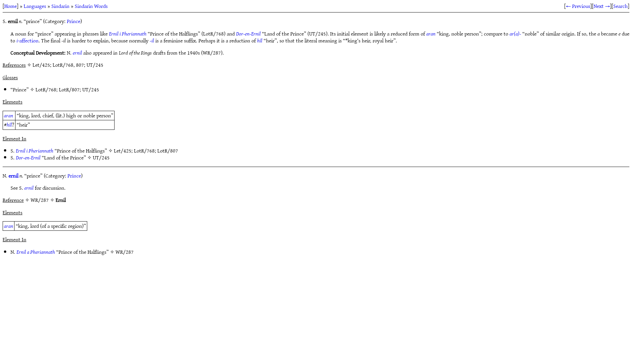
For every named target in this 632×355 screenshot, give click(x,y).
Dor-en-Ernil (248, 33)
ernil (77, 52)
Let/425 (122, 150)
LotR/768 (46, 89)
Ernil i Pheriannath (127, 33)
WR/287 (125, 251)
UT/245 (90, 89)
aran (430, 33)
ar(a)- (515, 33)
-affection (27, 40)
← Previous (578, 6)
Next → (601, 6)
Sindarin (60, 6)
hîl (259, 40)
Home (10, 6)
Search (620, 6)
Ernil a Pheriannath (35, 251)
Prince (73, 21)
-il (152, 40)
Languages (35, 6)
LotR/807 (69, 89)
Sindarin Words (91, 6)
